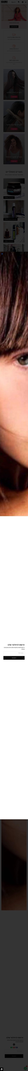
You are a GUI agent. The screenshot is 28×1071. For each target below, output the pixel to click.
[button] (2, 254)
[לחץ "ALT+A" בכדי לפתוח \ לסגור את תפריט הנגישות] (1, 1069)
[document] (14, 535)
